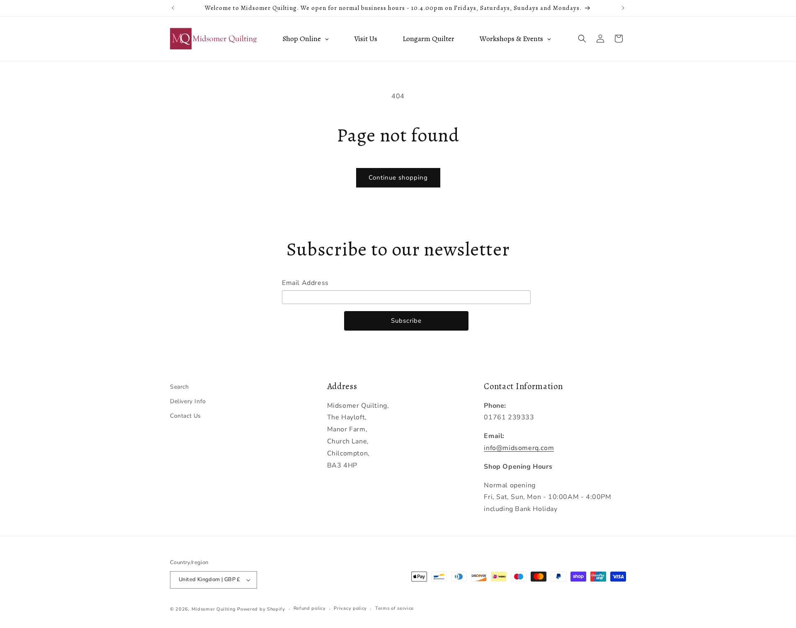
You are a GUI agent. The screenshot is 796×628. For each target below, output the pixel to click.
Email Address (305, 282)
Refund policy (310, 608)
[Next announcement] (623, 8)
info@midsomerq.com (519, 448)
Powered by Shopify (261, 609)
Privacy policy (350, 608)
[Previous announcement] (173, 8)
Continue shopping (398, 177)
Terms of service (394, 608)
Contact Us (185, 416)
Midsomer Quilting (214, 609)
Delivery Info (188, 401)
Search (179, 387)
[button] (582, 38)
